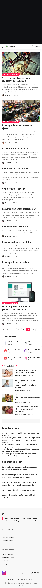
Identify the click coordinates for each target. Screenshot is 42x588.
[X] (32, 343)
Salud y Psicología (20, 390)
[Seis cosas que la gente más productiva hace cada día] (21, 63)
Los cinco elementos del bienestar (19, 208)
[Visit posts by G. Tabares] (3, 163)
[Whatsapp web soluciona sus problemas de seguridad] (21, 292)
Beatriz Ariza (8, 95)
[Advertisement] (21, 22)
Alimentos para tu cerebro (15, 226)
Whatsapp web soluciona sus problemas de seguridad (16, 308)
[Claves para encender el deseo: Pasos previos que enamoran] (7, 373)
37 (18, 329)
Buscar (36, 421)
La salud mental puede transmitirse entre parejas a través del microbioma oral (27, 409)
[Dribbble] (32, 358)
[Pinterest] (12, 350)
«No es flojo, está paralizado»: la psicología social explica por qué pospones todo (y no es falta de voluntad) (21, 440)
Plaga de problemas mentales (16, 241)
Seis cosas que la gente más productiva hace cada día (16, 79)
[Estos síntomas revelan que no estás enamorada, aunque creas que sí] (7, 398)
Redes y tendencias (10, 303)
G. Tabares (8, 162)
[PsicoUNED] (11, 46)
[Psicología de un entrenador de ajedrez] (21, 111)
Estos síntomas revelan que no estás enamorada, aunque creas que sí (27, 397)
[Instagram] (32, 350)
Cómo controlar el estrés (14, 188)
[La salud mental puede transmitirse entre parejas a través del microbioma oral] (7, 410)
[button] (4, 46)
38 (23, 329)
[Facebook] (12, 343)
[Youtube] (12, 358)
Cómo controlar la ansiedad (15, 168)
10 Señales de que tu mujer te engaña (22, 490)
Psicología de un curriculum (15, 262)
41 (38, 329)
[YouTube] (35, 572)
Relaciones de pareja (20, 375)
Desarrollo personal (11, 74)
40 (33, 329)
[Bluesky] (38, 572)
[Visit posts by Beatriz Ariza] (3, 95)
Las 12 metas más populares (16, 148)
